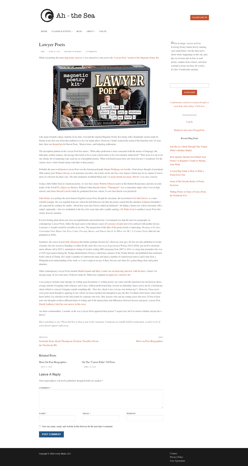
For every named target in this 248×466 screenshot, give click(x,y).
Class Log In (199, 17)
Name (43, 413)
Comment (45, 388)
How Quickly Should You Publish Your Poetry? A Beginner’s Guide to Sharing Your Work (188, 160)
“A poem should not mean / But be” (123, 176)
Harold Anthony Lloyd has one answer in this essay (62, 303)
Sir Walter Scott (127, 209)
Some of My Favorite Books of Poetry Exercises (187, 183)
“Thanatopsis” (113, 187)
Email (87, 413)
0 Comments (91, 51)
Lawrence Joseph (115, 223)
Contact (173, 453)
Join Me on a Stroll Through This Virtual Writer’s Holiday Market (188, 148)
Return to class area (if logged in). (189, 129)
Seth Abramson (72, 241)
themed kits (57, 144)
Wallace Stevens (62, 172)
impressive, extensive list (119, 274)
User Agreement (177, 460)
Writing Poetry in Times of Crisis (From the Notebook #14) (188, 193)
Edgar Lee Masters (69, 187)
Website (131, 413)
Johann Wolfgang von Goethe (117, 169)
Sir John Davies (140, 198)
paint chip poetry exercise (70, 57)
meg (42, 51)
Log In (189, 121)
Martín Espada (84, 270)
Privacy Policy (176, 456)
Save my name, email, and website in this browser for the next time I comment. (77, 426)
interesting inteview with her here (130, 270)
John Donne (44, 198)
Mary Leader (101, 270)
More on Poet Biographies (53, 362)
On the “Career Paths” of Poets (98, 362)
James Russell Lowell (60, 191)
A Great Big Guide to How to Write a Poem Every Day (187, 172)
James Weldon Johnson (104, 183)
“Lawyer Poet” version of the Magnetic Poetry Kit (136, 57)
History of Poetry (73, 51)
